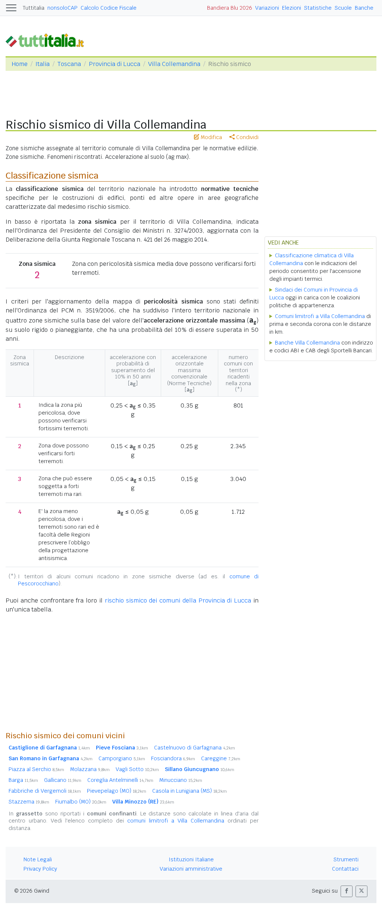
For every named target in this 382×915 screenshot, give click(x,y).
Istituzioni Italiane (191, 859)
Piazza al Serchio (36, 769)
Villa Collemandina (174, 64)
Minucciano (180, 780)
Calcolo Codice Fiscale (109, 7)
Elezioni (291, 7)
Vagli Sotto (137, 769)
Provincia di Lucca (114, 64)
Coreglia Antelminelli (120, 780)
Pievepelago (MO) (116, 790)
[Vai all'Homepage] (48, 40)
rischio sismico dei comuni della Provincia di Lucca (178, 600)
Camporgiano (121, 758)
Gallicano (62, 780)
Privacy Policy (40, 868)
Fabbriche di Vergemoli (45, 790)
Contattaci (345, 868)
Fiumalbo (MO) (80, 801)
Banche (364, 7)
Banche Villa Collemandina (307, 342)
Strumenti (346, 859)
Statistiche (318, 7)
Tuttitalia (33, 7)
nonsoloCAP (62, 7)
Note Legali (38, 859)
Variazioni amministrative (191, 868)
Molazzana (90, 769)
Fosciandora (173, 758)
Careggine (220, 758)
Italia (42, 64)
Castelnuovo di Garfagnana (194, 747)
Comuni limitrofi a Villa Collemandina (320, 316)
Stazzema (29, 801)
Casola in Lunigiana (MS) (189, 790)
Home (20, 64)
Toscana (69, 64)
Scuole (343, 7)
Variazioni (267, 7)
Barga (23, 780)
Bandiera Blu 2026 (229, 7)
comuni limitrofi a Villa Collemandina (175, 820)
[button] (347, 891)
